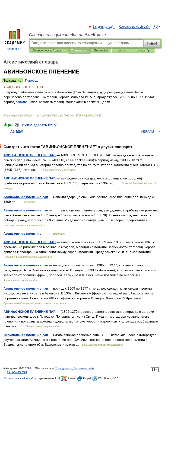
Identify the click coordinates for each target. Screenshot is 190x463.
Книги (122, 50)
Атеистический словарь (48, 50)
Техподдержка (63, 368)
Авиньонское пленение (22, 233)
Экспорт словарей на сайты (19, 378)
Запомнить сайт (104, 26)
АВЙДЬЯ (16, 131)
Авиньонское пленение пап (25, 197)
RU (155, 26)
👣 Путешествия (17, 371)
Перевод (31, 80)
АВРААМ (147, 131)
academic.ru (14, 49)
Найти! (152, 43)
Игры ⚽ (144, 50)
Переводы (101, 50)
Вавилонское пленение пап (25, 335)
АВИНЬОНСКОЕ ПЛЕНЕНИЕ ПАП (29, 155)
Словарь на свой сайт (134, 26)
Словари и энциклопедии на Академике (67, 34)
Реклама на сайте (84, 368)
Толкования (78, 50)
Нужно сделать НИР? (39, 125)
